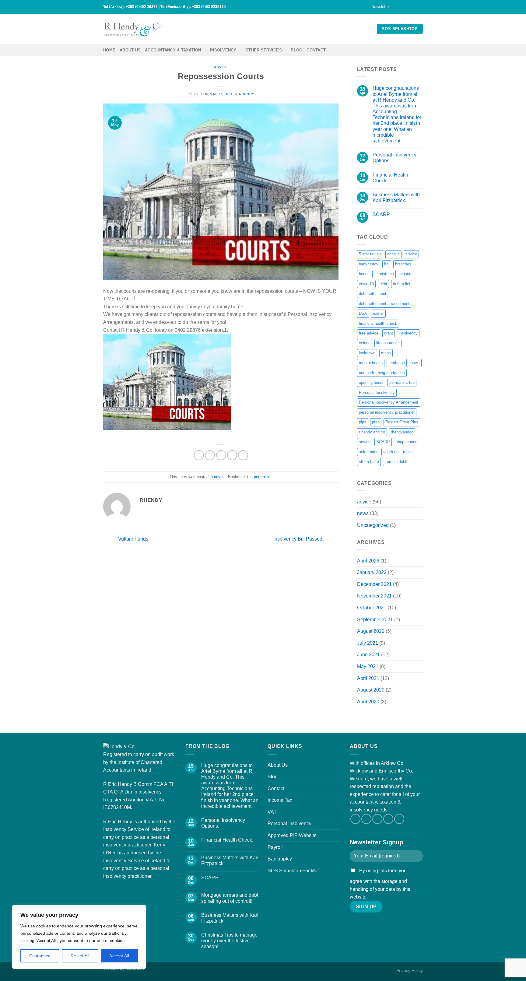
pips (362, 422)
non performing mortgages (382, 372)
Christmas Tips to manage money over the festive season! (229, 940)
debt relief (401, 284)
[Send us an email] (408, 7)
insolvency (408, 333)
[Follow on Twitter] (402, 7)
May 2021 (367, 666)
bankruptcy (368, 264)
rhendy (246, 94)
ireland (364, 343)
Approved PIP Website (292, 835)
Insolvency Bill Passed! (299, 539)
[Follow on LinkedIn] (420, 7)
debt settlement (372, 293)
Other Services (263, 50)
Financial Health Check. (390, 177)
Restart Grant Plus (401, 422)
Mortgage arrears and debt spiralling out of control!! (229, 897)
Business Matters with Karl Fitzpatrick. (396, 197)
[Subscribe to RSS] (414, 7)
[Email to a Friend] (221, 455)
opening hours (371, 382)
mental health (371, 362)
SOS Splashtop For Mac (294, 870)
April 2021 (368, 678)
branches (403, 264)
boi (386, 264)
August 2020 (370, 689)
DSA (363, 313)
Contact (316, 50)
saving (364, 442)
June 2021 (368, 654)
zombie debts (397, 461)
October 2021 (371, 607)
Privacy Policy (409, 970)
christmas (385, 274)
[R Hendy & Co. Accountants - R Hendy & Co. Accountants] (133, 28)
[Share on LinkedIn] (243, 455)
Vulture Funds (132, 539)
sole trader (368, 452)
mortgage (396, 362)
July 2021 (367, 643)
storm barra (369, 461)
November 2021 (374, 595)
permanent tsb (402, 382)
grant (388, 333)
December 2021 (374, 584)
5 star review (370, 254)
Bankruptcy (280, 858)
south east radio (397, 452)
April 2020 (368, 701)
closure (406, 274)
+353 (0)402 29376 (142, 7)
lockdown (367, 353)
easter (378, 313)
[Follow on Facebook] (396, 7)
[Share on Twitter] (210, 455)
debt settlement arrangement (384, 303)
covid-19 (366, 284)
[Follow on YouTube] (399, 819)
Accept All (119, 955)
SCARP (381, 214)
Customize (40, 955)
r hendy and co (372, 432)
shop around (406, 442)
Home (109, 50)
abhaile (393, 254)
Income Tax (280, 800)
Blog (296, 50)
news (415, 362)
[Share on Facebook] (199, 455)
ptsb (376, 422)
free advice (368, 333)
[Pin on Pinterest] (232, 455)
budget (365, 274)
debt (383, 284)
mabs (386, 353)
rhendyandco (402, 432)
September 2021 (375, 619)
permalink (262, 477)
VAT (272, 812)
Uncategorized (373, 525)
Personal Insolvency (377, 392)
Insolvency (223, 50)
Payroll (275, 847)
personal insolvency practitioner (387, 412)
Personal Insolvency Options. (394, 157)
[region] (79, 937)
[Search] (420, 50)
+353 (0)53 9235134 (209, 7)
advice (220, 67)
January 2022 (372, 572)
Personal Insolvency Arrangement (388, 402)
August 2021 (370, 631)
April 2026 (368, 560)
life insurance (388, 343)
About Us (130, 50)
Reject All (80, 955)
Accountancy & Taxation (173, 50)
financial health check (378, 323)
